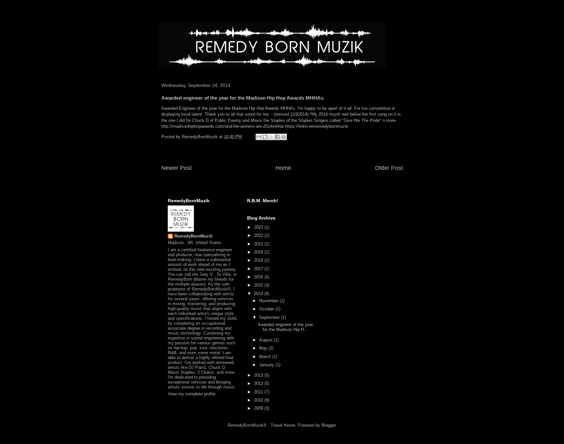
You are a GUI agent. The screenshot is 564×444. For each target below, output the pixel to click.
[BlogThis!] (265, 137)
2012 (259, 383)
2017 (259, 268)
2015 (259, 285)
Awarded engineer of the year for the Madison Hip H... (285, 327)
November (269, 300)
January (267, 364)
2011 (259, 391)
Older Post (389, 168)
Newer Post (176, 168)
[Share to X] (271, 137)
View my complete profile (191, 393)
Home (283, 168)
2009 (259, 408)
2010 (259, 400)
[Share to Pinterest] (283, 137)
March (265, 356)
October (267, 308)
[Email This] (259, 137)
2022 (259, 235)
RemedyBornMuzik (193, 236)
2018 (259, 260)
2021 (259, 243)
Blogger (328, 425)
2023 (259, 227)
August (266, 339)
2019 (259, 252)
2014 (259, 293)
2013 (259, 375)
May (264, 348)
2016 (259, 276)
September (270, 317)
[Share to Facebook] (277, 137)
